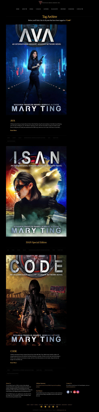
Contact (70, 404)
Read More (13, 130)
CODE (13, 351)
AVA (12, 120)
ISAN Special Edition (36, 242)
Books (36, 404)
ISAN (49, 137)
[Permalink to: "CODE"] (36, 300)
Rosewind (64, 404)
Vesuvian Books (11, 141)
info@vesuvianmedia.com (70, 386)
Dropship (58, 404)
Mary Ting (55, 137)
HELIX (19, 137)
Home (28, 404)
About (32, 404)
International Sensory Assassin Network (34, 137)
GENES (14, 137)
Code (8, 137)
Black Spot (52, 404)
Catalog (41, 404)
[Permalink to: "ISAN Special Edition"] (36, 191)
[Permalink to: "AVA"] (36, 69)
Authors (46, 404)
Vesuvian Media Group (12, 373)
